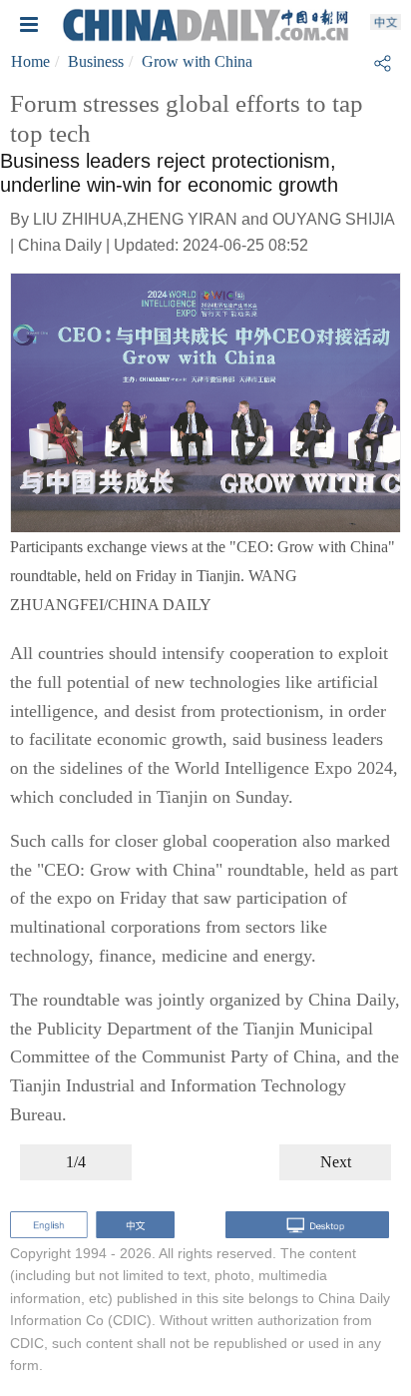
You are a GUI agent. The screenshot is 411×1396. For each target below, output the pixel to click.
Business (96, 61)
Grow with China (197, 61)
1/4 (76, 1161)
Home (30, 61)
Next (335, 1161)
